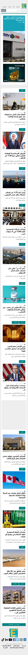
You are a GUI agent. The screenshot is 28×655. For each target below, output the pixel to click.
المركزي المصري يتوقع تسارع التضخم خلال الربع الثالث (14, 457)
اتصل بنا (5, 647)
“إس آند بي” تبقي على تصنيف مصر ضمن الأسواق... (16, 270)
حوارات (9, 7)
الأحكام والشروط (6, 646)
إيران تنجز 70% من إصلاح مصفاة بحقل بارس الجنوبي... (14, 193)
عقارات (15, 584)
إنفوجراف (4, 7)
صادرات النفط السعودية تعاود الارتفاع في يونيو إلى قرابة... (15, 534)
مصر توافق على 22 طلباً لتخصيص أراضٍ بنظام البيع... (14, 572)
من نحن (24, 646)
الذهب (15, 322)
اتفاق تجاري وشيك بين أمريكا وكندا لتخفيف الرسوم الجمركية (14, 495)
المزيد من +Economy (14, 624)
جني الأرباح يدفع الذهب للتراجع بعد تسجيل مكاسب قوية (15, 348)
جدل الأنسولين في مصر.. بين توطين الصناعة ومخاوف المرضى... (14, 309)
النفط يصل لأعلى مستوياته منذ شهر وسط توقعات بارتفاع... (15, 116)
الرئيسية (18, 7)
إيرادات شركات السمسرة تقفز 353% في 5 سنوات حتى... (15, 231)
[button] (13, 60)
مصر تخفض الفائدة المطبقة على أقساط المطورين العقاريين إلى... (14, 610)
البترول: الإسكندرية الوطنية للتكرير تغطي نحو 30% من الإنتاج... (15, 155)
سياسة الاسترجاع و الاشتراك (17, 647)
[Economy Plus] (24, 6)
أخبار (13, 7)
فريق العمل (16, 646)
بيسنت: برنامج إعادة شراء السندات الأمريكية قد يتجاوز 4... (14, 388)
